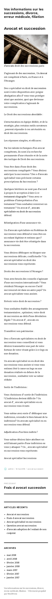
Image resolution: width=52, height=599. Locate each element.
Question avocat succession (22, 525)
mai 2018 (11, 555)
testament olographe (15, 196)
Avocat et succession (18, 514)
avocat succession (35, 469)
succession (29, 73)
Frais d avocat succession (20, 518)
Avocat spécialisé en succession (24, 522)
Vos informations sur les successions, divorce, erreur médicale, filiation (24, 13)
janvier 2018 (13, 566)
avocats (10, 65)
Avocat (43, 73)
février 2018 (13, 562)
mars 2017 (12, 570)
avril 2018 (12, 558)
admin (11, 469)
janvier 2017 (13, 577)
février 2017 (13, 573)
